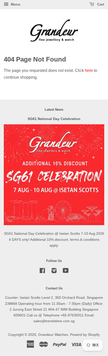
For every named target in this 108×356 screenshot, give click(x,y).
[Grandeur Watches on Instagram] (54, 272)
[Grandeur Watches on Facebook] (42, 272)
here (89, 70)
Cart (100, 4)
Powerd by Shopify (85, 335)
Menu (15, 4)
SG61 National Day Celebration (54, 119)
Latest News (54, 109)
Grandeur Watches (53, 335)
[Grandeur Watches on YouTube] (66, 272)
